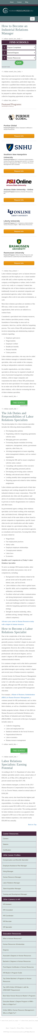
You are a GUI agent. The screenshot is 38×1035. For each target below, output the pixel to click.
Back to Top (32, 824)
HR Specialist (7, 927)
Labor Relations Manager (11, 883)
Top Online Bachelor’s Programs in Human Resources (17, 980)
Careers (5, 838)
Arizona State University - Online (18, 190)
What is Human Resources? (12, 938)
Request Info (19, 136)
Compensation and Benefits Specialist (15, 860)
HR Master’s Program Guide (12, 973)
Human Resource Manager (12, 877)
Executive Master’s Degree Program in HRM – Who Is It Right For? (18, 1003)
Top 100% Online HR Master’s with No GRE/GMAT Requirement (15, 988)
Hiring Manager (8, 871)
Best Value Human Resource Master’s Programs (19, 996)
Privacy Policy (20, 1028)
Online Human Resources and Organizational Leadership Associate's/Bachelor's (18, 255)
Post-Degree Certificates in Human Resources (18, 967)
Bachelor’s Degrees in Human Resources (17, 961)
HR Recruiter (7, 921)
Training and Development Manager (15, 894)
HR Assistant (7, 904)
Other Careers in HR (11, 899)
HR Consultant (8, 910)
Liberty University (12, 221)
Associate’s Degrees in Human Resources (17, 955)
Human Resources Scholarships (13, 944)
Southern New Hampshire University (15, 155)
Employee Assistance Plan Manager (15, 865)
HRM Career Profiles (11, 855)
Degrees (6, 950)
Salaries (5, 844)
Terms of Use (29, 1028)
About (12, 2)
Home (7, 1028)
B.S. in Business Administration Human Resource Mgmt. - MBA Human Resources (18, 224)
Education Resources (12, 934)
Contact (19, 2)
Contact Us (13, 1028)
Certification (7, 850)
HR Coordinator (8, 915)
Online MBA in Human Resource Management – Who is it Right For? (19, 1011)
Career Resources (10, 834)
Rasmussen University (14, 253)
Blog (26, 2)
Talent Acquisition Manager (12, 888)
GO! (19, 62)
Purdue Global (10, 126)
